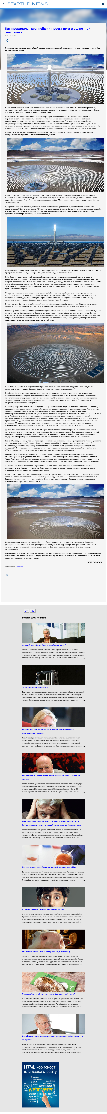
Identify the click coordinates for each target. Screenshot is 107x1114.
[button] (6, 41)
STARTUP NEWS (27, 4)
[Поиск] (103, 4)
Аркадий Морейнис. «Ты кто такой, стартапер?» (44, 645)
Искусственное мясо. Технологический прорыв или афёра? (50, 867)
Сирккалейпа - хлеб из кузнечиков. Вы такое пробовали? (48, 994)
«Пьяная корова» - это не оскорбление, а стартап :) (46, 952)
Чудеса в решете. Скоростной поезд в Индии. (43, 909)
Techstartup (19, 566)
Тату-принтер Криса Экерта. (35, 687)
